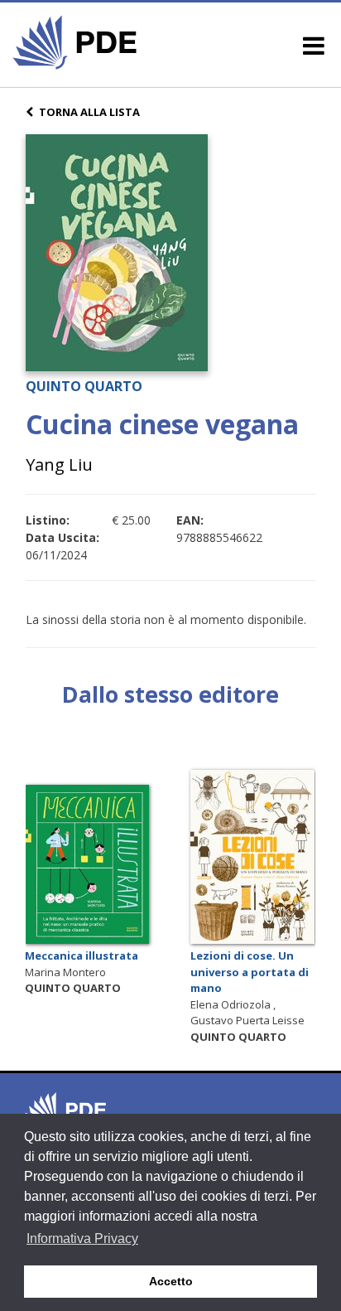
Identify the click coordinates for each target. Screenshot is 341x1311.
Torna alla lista (89, 111)
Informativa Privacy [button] (82, 1238)
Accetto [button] (171, 1281)
